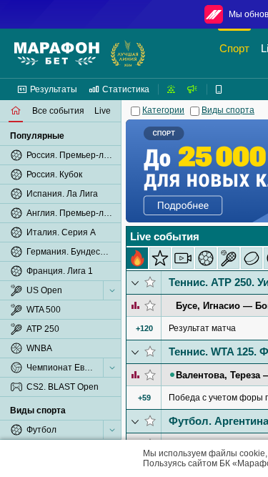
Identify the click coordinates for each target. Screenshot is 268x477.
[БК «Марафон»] (56, 54)
